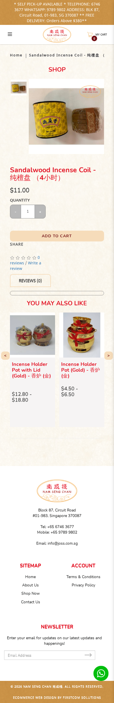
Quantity (19, 200)
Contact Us (30, 602)
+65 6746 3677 (60, 526)
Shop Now (30, 593)
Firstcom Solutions (82, 697)
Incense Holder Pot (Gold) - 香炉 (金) (80, 370)
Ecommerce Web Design (34, 697)
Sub (88, 654)
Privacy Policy (83, 585)
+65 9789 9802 (64, 532)
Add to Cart (57, 236)
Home (16, 55)
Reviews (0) (30, 280)
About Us (30, 585)
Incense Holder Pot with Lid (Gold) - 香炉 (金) (31, 370)
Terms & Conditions (83, 576)
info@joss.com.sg (63, 543)
